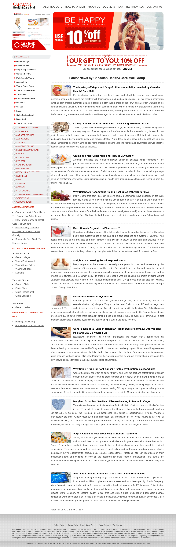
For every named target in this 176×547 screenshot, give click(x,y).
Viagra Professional (25, 90)
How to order (75, 6)
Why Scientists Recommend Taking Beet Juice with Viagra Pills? (111, 192)
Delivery (109, 6)
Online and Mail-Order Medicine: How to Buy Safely (103, 155)
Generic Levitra (23, 74)
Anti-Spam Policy (88, 525)
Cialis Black (21, 288)
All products (52, 6)
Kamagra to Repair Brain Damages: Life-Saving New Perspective (111, 123)
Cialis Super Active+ (25, 98)
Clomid (19, 107)
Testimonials (135, 6)
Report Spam (104, 525)
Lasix (18, 111)
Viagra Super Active (25, 265)
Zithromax (21, 94)
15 (80, 510)
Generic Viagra (23, 61)
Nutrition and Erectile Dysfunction (93, 296)
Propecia (20, 103)
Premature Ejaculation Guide (29, 325)
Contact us (155, 6)
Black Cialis (21, 119)
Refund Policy (59, 525)
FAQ (120, 6)
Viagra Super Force (25, 86)
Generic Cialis (22, 65)
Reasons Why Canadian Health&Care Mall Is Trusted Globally (26, 231)
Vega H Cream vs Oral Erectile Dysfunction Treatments (105, 433)
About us (94, 6)
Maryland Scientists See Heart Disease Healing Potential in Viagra (112, 401)
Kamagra (19, 273)
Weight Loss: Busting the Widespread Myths (99, 260)
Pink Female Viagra (25, 78)
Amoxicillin (21, 82)
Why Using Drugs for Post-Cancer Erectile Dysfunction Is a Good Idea (114, 369)
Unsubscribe (117, 525)
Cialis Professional (25, 115)
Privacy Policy (73, 525)
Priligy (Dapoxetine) (25, 322)
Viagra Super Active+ (26, 70)
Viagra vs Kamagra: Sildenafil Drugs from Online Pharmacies (109, 473)
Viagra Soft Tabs (24, 123)
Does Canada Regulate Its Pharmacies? (96, 228)
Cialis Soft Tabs (23, 296)
